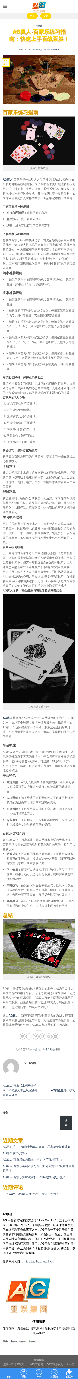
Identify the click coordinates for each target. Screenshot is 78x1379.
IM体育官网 (37, 1364)
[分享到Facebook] (29, 1036)
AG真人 (8, 179)
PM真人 (22, 1364)
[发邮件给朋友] (42, 1036)
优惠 (24, 1377)
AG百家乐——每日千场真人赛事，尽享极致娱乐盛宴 (37, 1147)
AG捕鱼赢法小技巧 (63, 1090)
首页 (9, 1377)
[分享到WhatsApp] (23, 1036)
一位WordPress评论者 (17, 1194)
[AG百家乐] (39, 6)
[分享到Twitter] (36, 1036)
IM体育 (71, 1364)
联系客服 (54, 1377)
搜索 (5, 1112)
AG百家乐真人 (55, 1364)
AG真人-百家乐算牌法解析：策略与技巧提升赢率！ (36, 1177)
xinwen (55, 49)
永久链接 (50, 1049)
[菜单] (5, 6)
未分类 (39, 25)
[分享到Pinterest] (49, 1036)
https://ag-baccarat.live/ (38, 1261)
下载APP (69, 1377)
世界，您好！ (50, 1194)
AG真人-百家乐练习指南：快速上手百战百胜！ (33, 1159)
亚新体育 (8, 1364)
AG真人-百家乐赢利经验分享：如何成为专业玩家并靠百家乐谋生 (20, 1090)
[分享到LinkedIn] (55, 1036)
